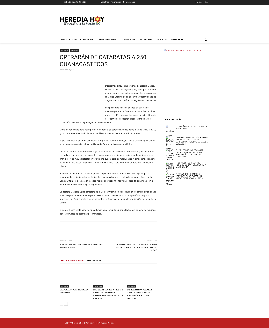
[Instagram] (156, 2)
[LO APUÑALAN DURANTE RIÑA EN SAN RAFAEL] (75, 277)
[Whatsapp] (231, 323)
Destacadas (64, 50)
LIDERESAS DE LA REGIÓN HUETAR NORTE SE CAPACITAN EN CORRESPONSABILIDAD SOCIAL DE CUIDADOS (192, 140)
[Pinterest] (92, 76)
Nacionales (74, 50)
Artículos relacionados (72, 260)
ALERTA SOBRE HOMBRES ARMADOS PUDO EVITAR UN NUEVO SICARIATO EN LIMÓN (189, 176)
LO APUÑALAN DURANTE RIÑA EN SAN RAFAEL (191, 127)
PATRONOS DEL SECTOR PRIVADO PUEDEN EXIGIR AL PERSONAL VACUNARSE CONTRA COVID (136, 247)
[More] (105, 76)
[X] (160, 2)
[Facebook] (151, 2)
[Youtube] (165, 2)
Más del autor (94, 260)
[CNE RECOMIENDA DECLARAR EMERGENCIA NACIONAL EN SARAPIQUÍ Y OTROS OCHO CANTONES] (142, 277)
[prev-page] (61, 304)
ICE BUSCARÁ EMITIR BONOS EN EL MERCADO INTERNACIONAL (81, 246)
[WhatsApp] (99, 76)
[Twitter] (217, 323)
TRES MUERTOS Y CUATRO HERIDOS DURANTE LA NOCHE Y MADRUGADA (191, 165)
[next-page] (66, 304)
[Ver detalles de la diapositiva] (157, 22)
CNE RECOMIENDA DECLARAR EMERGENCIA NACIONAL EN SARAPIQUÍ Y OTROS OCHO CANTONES (189, 153)
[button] (206, 39)
